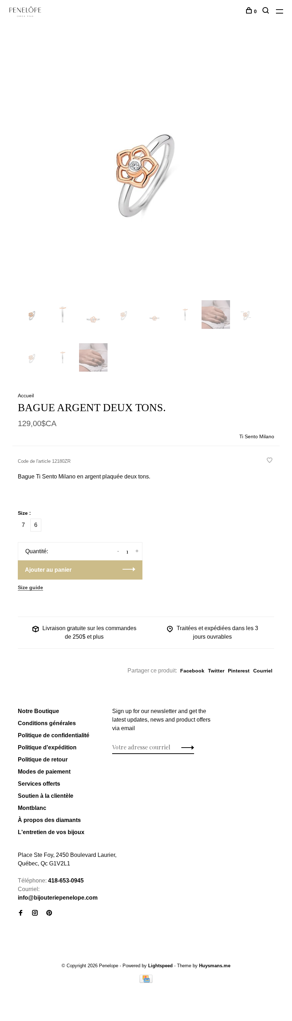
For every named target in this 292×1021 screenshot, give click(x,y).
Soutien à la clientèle (45, 796)
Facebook (192, 671)
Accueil (26, 395)
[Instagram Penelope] (35, 913)
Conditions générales (47, 723)
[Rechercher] (266, 11)
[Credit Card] (146, 981)
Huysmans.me (214, 965)
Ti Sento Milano (256, 436)
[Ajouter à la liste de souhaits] (269, 461)
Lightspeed (160, 965)
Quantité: (36, 551)
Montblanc (32, 808)
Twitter (216, 671)
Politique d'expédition (47, 747)
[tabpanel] (146, 165)
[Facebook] (21, 913)
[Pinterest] (49, 913)
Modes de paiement (44, 772)
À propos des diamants (49, 820)
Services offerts (39, 784)
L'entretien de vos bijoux (51, 832)
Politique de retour (43, 759)
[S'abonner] (185, 747)
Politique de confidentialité (53, 735)
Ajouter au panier (48, 570)
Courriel (262, 671)
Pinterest (239, 671)
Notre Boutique (38, 711)
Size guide (30, 587)
